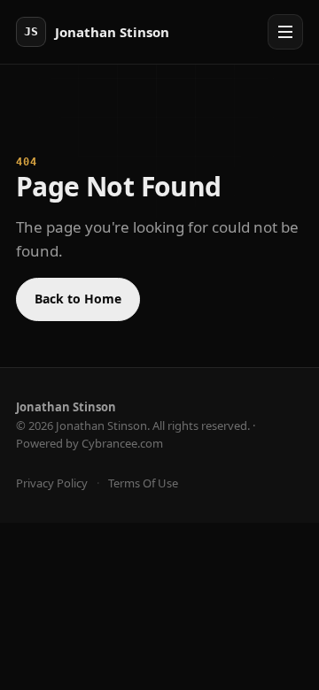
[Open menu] (285, 32)
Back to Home (78, 298)
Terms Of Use (143, 483)
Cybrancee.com (122, 443)
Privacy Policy (52, 483)
